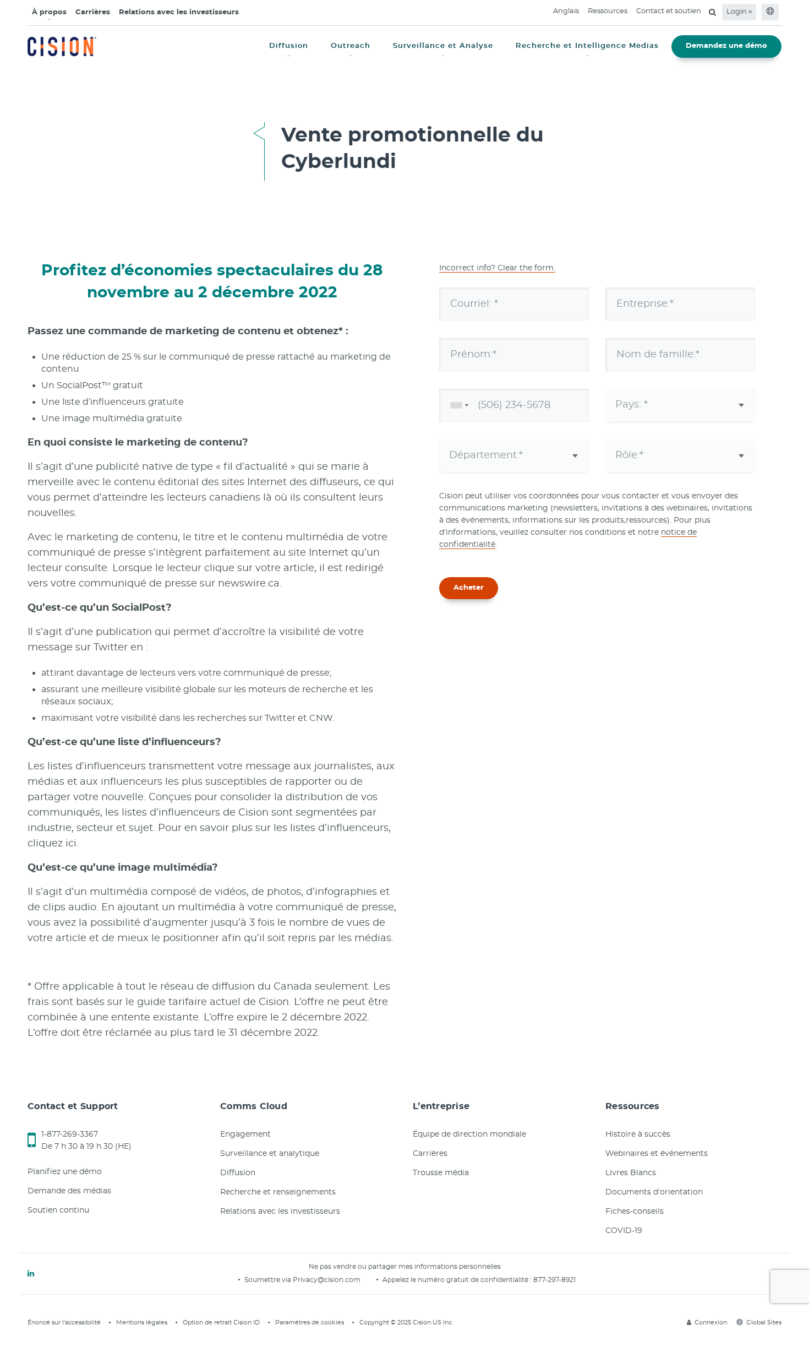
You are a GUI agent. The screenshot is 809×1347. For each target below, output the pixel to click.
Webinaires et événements (656, 1154)
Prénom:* (473, 354)
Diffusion (237, 1173)
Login (737, 11)
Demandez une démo (726, 46)
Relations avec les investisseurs (179, 12)
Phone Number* (491, 405)
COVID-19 (623, 1231)
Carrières (92, 12)
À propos (49, 12)
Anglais (566, 11)
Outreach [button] (350, 46)
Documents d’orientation (654, 1192)
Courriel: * (474, 303)
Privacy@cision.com (326, 1280)
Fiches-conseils (634, 1211)
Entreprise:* (645, 303)
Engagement (245, 1134)
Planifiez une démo (65, 1172)
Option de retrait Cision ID (221, 1322)
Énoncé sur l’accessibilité (64, 1322)
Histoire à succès (637, 1134)
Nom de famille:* (657, 354)
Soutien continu (58, 1210)
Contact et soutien (668, 11)
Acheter (468, 587)
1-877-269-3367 (69, 1134)
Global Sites (763, 1322)
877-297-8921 (554, 1280)
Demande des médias (69, 1191)
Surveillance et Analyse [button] (443, 46)
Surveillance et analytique (269, 1154)
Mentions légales (141, 1322)
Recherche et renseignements (278, 1192)
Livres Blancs (630, 1173)
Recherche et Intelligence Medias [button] (587, 46)
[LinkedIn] (31, 1274)
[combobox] (457, 405)
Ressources (607, 11)
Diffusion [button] (288, 46)
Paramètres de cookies (309, 1322)
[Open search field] (712, 12)
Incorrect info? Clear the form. (497, 268)
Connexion (711, 1322)
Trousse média (441, 1173)
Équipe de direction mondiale (469, 1134)
